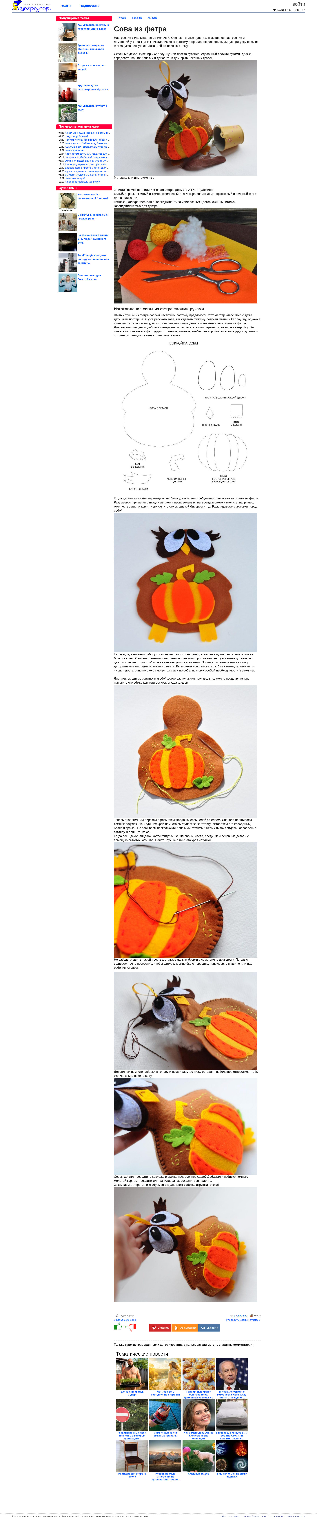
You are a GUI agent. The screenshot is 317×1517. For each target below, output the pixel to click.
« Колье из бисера (125, 1319)
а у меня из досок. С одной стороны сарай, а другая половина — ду (106, 174)
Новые (122, 17)
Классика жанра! (75, 178)
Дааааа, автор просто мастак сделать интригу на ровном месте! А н (106, 167)
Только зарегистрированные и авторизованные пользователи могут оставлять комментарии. (183, 1344)
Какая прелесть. (74, 150)
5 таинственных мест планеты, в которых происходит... (132, 1435)
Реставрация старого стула (132, 1475)
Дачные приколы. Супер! (132, 1393)
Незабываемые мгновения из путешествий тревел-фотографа (165, 1478)
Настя (257, 1315)
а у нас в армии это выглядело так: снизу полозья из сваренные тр (105, 171)
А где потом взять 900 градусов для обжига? (91, 153)
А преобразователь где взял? (82, 181)
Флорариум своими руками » (243, 1319)
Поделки (124, 1315)
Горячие (137, 17)
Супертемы (68, 188)
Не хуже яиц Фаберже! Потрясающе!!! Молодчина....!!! (97, 157)
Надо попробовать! (76, 136)
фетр (131, 1315)
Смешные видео (198, 1473)
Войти (298, 4)
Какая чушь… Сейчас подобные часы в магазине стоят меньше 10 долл (108, 143)
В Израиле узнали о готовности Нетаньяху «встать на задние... (231, 1394)
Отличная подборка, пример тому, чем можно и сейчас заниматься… (107, 160)
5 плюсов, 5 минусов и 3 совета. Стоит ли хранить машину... (232, 1435)
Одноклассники (188, 1328)
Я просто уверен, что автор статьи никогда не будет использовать (104, 164)
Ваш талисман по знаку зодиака (232, 1475)
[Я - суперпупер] (31, 11)
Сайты (66, 6)
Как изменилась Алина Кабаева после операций (198, 1435)
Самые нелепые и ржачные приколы (165, 1434)
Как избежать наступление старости (165, 1393)
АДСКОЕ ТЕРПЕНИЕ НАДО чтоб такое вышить (93, 146)
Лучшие (152, 17)
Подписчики (89, 6)
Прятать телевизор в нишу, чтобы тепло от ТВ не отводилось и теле (106, 139)
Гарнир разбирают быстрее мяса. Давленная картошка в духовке (198, 1396)
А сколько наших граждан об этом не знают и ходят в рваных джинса (106, 132)
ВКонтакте (212, 1328)
